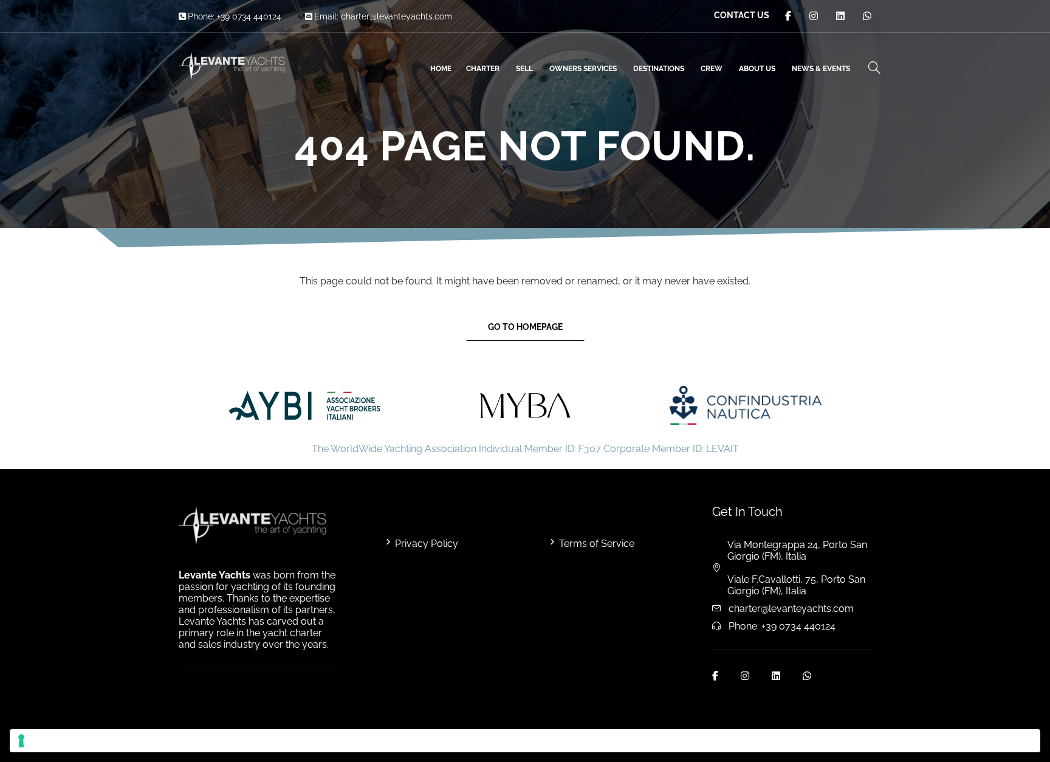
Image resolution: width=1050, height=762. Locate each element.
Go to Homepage (525, 327)
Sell (524, 68)
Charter (482, 68)
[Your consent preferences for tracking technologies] (525, 740)
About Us (757, 68)
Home (440, 68)
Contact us (741, 15)
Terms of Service (596, 543)
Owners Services (583, 68)
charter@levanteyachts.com (396, 16)
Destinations (658, 68)
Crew (711, 68)
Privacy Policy (426, 543)
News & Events (821, 68)
